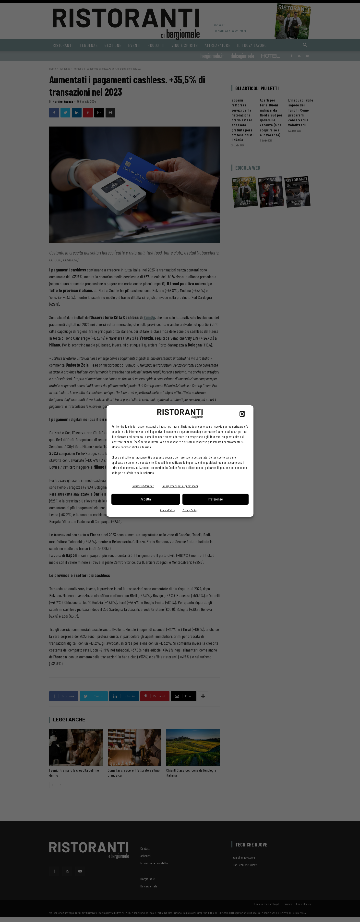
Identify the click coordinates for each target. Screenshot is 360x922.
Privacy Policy (189, 510)
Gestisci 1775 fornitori (143, 485)
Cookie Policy (167, 510)
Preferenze (215, 499)
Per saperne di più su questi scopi (180, 485)
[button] (242, 413)
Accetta (146, 499)
